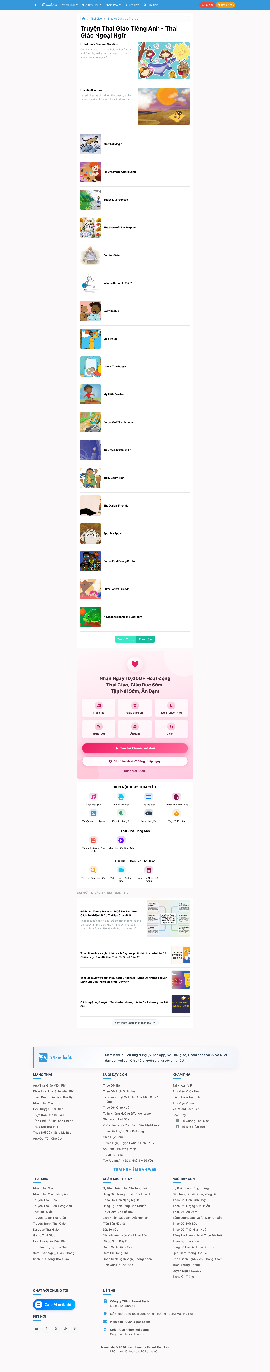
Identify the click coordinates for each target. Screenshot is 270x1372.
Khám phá (112, 4)
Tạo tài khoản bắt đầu (137, 748)
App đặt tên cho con (48, 1138)
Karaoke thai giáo (46, 1229)
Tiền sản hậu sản (115, 1223)
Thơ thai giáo (43, 1212)
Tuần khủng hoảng (186, 1265)
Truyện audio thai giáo (49, 1217)
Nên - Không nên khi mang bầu (125, 1235)
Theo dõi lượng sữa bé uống (123, 1131)
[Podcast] (56, 1329)
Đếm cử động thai (116, 1253)
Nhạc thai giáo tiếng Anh (51, 1194)
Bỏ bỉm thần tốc (193, 1127)
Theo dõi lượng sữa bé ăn (191, 1206)
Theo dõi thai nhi (45, 1127)
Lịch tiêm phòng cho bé (190, 1253)
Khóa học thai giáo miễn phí (53, 1091)
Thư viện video (183, 1103)
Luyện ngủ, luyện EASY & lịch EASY (128, 1143)
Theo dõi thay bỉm (186, 1241)
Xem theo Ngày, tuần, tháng (53, 1253)
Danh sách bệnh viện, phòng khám (128, 1259)
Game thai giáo (44, 1235)
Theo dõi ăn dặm (185, 1212)
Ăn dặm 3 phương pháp (119, 1149)
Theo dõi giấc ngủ (116, 1107)
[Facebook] (46, 1329)
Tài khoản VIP (182, 1085)
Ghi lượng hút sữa (116, 1119)
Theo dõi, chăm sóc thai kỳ (53, 1097)
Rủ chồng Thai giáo (195, 1121)
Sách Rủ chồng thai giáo (51, 1259)
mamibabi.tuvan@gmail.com (130, 1322)
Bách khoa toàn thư (187, 1097)
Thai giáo (96, 18)
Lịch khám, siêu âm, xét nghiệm (126, 1217)
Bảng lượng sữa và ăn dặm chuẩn (197, 1217)
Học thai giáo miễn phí (49, 1241)
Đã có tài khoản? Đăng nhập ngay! (137, 761)
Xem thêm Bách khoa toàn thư (133, 1022)
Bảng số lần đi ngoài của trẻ (193, 1247)
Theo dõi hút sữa (185, 1223)
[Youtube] (36, 1329)
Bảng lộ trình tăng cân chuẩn (124, 1206)
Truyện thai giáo (45, 1200)
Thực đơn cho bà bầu (48, 1115)
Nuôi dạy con (90, 4)
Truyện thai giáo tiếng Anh (52, 1206)
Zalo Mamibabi (58, 1304)
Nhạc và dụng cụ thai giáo (123, 18)
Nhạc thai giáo (44, 1103)
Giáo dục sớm (113, 1137)
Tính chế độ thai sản (118, 1265)
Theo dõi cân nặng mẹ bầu (52, 1132)
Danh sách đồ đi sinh (118, 1247)
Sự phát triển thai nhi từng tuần (126, 1188)
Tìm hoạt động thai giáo (50, 1247)
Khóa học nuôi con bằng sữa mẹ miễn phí (132, 1125)
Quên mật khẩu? (135, 771)
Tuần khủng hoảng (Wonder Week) (127, 1113)
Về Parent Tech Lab (186, 1109)
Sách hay (179, 1115)
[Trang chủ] (83, 18)
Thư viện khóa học (186, 1091)
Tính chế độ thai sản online (53, 1121)
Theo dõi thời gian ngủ (189, 1229)
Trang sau (146, 639)
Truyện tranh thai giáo (49, 1223)
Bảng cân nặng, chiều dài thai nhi (127, 1194)
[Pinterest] (75, 1329)
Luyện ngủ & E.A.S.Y (187, 1271)
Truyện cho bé (113, 1155)
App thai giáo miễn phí (49, 1085)
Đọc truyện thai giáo (48, 1109)
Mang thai (68, 4)
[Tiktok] (65, 1329)
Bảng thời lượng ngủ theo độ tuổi (198, 1235)
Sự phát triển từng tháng (191, 1188)
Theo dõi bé (111, 1085)
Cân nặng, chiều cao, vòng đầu (195, 1194)
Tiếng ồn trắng (183, 1276)
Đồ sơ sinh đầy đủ (116, 1241)
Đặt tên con (111, 1229)
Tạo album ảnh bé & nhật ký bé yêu (128, 1160)
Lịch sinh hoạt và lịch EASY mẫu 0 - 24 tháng (130, 1099)
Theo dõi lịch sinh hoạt (120, 1091)
